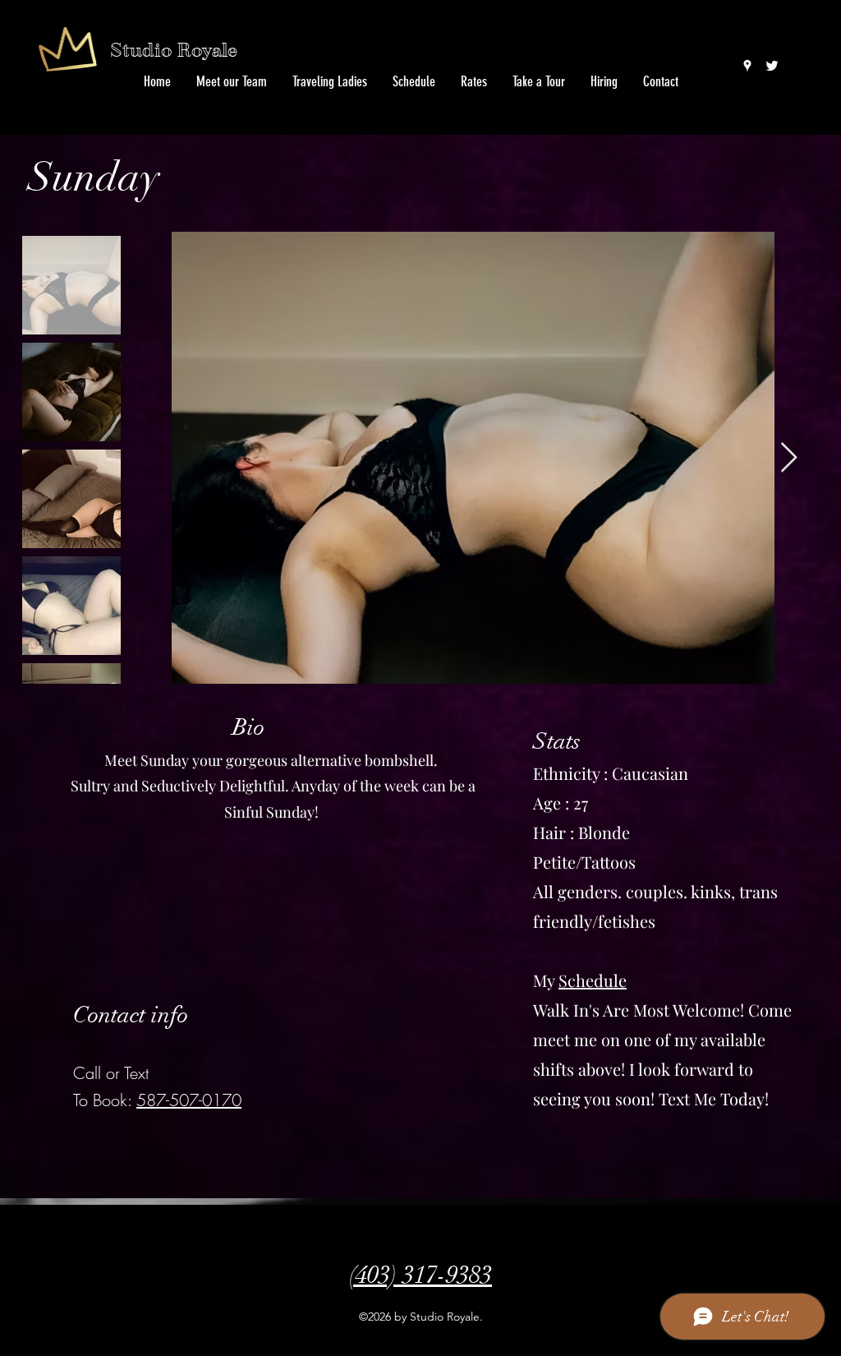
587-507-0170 (188, 1100)
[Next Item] (788, 458)
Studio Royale (173, 50)
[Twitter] (772, 66)
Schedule (592, 980)
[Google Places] (747, 66)
